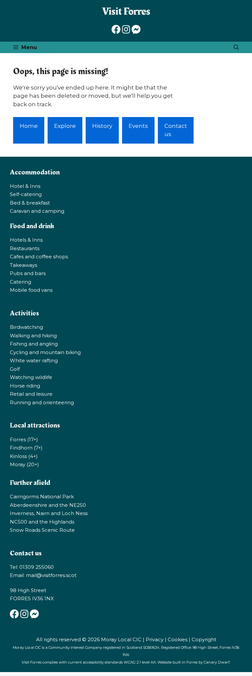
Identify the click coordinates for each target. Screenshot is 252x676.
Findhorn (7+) (26, 448)
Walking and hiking (33, 335)
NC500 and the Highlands (42, 522)
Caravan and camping (37, 211)
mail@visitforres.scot (51, 575)
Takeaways (23, 265)
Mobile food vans (31, 290)
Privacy (154, 639)
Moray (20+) (24, 464)
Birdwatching (26, 327)
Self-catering (26, 194)
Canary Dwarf (217, 662)
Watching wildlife (31, 377)
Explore (65, 126)
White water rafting (34, 360)
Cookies (177, 639)
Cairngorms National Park (42, 496)
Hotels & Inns (26, 240)
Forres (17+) (24, 439)
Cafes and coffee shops (39, 256)
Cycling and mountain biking (45, 352)
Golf (15, 369)
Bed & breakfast (30, 203)
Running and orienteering (42, 402)
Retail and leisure (31, 394)
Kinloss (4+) (24, 456)
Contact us (175, 130)
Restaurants (24, 248)
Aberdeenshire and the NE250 (48, 505)
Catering (20, 282)
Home (29, 126)
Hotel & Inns (25, 186)
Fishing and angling (34, 344)
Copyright (204, 639)
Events (138, 126)
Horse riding (25, 386)
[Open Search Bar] (236, 47)
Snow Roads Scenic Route (42, 530)
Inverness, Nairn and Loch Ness (49, 513)
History (102, 126)
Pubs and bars (28, 273)
